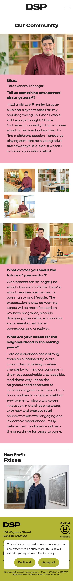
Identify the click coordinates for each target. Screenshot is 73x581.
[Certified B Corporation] (65, 530)
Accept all (48, 562)
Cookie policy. (46, 553)
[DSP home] (11, 524)
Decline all (24, 562)
